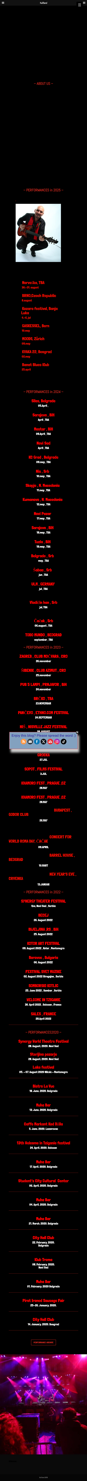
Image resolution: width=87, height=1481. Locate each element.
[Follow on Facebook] (38, 72)
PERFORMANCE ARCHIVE (43, 1342)
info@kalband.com (16, 1428)
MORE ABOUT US (43, 178)
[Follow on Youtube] (43, 72)
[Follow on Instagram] (48, 72)
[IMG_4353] (38, 261)
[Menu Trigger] (79, 5)
